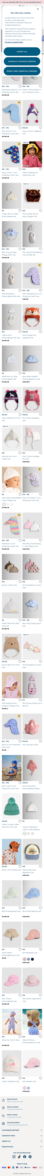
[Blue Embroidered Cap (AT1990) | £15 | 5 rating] (32, 917)
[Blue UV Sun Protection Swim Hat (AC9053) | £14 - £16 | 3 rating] (12, 750)
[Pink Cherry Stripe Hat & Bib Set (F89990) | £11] (32, 685)
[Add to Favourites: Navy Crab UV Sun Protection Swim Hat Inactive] (20, 169)
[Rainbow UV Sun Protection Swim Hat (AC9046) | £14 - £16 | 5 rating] (12, 549)
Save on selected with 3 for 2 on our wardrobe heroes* (22, 2)
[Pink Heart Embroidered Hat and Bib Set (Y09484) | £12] (32, 234)
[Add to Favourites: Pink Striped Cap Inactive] (40, 1078)
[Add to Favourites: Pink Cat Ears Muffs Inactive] (40, 741)
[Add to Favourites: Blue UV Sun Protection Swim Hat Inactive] (20, 741)
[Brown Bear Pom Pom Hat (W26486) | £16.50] (12, 647)
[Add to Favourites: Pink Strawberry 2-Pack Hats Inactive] (40, 581)
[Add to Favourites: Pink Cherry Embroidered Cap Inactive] (20, 995)
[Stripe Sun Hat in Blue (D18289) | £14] (12, 1022)
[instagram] (14, 1156)
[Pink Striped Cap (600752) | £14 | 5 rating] (32, 1091)
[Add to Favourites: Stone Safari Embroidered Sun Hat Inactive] (20, 949)
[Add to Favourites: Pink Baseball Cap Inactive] (40, 949)
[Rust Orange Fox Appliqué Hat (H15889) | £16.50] (32, 317)
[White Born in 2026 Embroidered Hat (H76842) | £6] (12, 358)
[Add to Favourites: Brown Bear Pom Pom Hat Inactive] (20, 661)
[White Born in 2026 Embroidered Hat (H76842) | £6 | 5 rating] (12, 382)
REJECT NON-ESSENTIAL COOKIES (22, 71)
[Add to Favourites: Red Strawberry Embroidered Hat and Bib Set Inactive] (20, 290)
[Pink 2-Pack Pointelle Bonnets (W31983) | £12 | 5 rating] (32, 462)
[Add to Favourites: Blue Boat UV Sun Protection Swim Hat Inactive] (20, 127)
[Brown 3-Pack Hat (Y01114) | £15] (12, 567)
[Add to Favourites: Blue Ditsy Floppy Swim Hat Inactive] (40, 620)
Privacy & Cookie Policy (14, 42)
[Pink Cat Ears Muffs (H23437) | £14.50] (32, 727)
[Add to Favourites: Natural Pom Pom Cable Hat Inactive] (20, 453)
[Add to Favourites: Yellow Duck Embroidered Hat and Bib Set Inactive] (20, 331)
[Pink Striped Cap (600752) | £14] (32, 1063)
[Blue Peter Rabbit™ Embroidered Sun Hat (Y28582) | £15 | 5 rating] (32, 382)
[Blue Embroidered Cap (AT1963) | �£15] (12, 893)
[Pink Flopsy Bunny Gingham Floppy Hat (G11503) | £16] (12, 685)
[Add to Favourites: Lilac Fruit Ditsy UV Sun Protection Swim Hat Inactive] (40, 494)
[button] (22, 1130)
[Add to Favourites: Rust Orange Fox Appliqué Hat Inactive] (40, 331)
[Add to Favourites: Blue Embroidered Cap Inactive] (20, 908)
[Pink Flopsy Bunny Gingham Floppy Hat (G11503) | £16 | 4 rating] (12, 709)
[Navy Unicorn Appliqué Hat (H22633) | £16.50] (32, 113)
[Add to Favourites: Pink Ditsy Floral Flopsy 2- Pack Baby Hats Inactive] (40, 540)
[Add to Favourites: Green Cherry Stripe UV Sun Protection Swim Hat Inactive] (40, 86)
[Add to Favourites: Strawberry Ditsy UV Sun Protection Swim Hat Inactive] (20, 86)
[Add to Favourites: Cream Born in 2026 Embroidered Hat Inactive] (20, 210)
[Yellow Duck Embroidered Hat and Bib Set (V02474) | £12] (12, 317)
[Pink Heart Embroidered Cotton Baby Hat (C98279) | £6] (12, 480)
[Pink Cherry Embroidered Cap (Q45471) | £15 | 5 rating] (12, 1004)
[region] (22, 41)
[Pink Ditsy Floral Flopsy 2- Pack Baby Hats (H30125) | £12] (32, 526)
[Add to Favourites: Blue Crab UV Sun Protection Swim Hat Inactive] (20, 782)
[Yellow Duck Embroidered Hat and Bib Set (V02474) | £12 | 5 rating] (12, 340)
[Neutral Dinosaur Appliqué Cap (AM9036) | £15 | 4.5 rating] (32, 875)
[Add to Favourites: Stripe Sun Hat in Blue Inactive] (20, 1036)
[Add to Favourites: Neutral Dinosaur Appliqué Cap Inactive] (40, 866)
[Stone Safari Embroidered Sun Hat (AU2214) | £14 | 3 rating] (12, 958)
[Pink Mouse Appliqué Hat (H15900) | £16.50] (32, 400)
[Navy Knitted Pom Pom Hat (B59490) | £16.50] (12, 400)
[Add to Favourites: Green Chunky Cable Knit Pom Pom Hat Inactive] (20, 821)
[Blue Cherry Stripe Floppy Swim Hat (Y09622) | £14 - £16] (12, 234)
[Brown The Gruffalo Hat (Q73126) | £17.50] (12, 852)
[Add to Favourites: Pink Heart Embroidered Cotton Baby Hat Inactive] (20, 494)
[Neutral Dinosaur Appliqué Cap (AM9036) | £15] (32, 852)
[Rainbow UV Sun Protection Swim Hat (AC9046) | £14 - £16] (12, 526)
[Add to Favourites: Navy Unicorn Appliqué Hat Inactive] (40, 127)
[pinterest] (30, 1156)
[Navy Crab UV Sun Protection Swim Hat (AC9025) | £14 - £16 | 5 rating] (12, 178)
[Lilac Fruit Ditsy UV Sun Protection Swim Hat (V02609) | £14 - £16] (32, 480)
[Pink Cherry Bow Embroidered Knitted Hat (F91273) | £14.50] (32, 768)
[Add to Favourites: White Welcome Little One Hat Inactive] (20, 620)
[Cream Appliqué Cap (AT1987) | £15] (12, 1063)
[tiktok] (19, 1156)
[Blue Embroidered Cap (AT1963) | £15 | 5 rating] (12, 917)
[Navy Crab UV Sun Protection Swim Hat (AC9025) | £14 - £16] (12, 154)
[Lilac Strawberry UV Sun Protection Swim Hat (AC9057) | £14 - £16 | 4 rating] (32, 299)
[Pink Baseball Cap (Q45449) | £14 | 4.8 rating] (32, 963)
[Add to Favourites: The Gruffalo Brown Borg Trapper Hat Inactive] (40, 210)
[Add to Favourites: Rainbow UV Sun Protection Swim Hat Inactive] (20, 540)
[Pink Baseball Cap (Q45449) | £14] (32, 935)
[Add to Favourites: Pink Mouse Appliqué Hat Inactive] (40, 414)
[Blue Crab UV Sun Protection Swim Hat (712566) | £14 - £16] (12, 768)
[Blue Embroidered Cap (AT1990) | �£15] (32, 893)
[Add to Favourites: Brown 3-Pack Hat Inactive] (20, 581)
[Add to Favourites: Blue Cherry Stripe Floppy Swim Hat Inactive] (20, 249)
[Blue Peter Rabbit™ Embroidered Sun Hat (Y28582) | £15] (32, 358)
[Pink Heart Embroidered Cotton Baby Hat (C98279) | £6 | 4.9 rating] (12, 508)
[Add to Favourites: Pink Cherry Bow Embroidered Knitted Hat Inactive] (40, 782)
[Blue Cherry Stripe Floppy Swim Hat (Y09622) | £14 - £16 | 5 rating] (12, 258)
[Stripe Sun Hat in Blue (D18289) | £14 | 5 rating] (12, 1045)
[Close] (38, 9)
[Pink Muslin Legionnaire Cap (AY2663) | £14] (32, 980)
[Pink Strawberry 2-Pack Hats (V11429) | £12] (32, 567)
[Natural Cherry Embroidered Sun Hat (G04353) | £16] (32, 1022)
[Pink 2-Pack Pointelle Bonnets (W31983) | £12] (32, 438)
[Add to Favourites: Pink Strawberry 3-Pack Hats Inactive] (40, 661)
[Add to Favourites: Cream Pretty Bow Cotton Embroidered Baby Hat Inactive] (40, 821)
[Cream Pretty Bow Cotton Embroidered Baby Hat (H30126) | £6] (32, 806)
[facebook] (24, 1156)
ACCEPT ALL (22, 51)
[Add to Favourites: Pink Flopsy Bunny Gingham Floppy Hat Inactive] (20, 700)
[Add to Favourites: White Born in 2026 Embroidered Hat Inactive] (20, 373)
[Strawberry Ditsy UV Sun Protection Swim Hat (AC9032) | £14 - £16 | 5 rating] (12, 95)
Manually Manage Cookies (22, 61)
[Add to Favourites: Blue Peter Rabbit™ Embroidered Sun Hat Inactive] (40, 373)
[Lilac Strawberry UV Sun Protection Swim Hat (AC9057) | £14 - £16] (32, 276)
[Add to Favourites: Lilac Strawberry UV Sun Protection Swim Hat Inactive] (40, 290)
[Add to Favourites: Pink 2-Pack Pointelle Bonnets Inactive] (40, 453)
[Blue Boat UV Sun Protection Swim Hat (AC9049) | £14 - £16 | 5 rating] (12, 136)
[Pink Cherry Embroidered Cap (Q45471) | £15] (12, 980)
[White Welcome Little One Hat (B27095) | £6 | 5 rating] (12, 629)
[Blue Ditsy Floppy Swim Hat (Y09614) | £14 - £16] (32, 605)
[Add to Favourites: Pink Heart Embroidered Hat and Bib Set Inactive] (40, 249)
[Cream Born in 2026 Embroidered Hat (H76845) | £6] (12, 196)
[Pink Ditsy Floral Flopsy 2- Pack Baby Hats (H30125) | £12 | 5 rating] (32, 549)
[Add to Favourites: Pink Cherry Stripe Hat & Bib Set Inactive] (40, 700)
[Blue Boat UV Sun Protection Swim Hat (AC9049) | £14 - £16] (12, 113)
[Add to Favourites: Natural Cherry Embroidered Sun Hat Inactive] (40, 1036)
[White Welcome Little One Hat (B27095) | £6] (12, 605)
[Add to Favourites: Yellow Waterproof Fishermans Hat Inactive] (40, 169)
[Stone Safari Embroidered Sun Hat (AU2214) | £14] (12, 935)
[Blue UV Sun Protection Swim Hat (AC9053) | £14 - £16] (12, 727)
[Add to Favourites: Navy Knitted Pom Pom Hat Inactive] (20, 414)
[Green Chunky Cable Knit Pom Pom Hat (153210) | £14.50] (12, 806)
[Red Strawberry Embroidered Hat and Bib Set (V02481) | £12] (12, 276)
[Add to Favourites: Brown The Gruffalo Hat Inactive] (20, 866)
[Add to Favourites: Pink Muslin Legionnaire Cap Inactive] (40, 995)
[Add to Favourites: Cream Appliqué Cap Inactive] (20, 1078)
